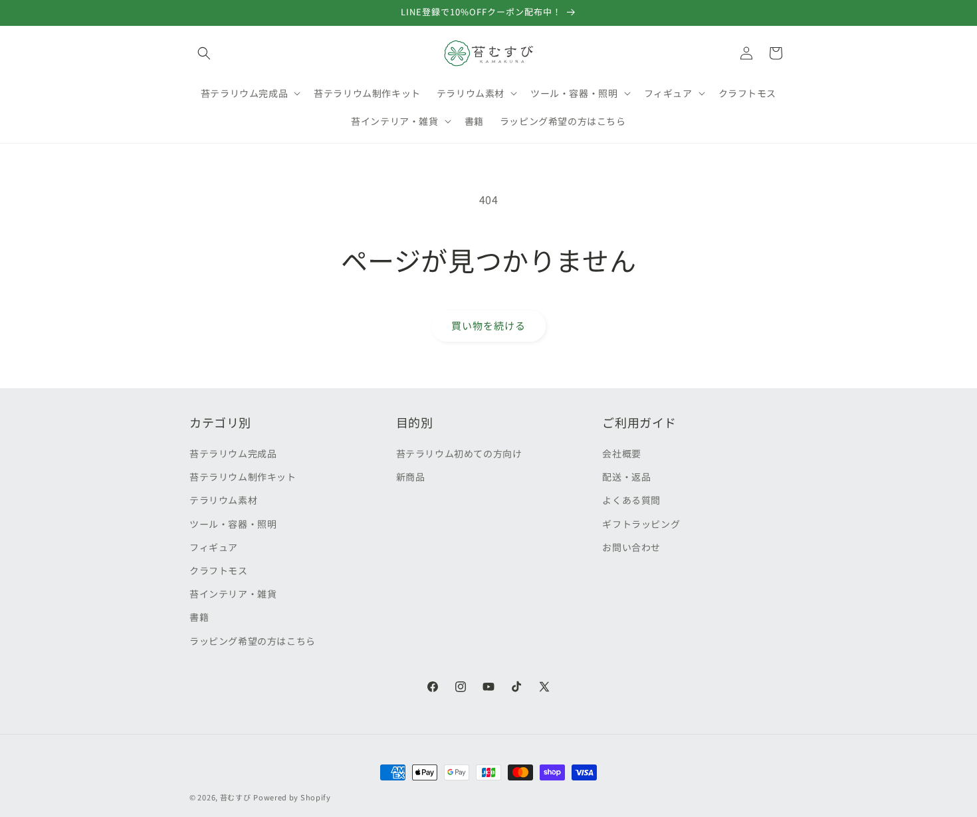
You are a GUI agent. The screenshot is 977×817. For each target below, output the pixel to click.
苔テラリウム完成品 (232, 453)
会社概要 (621, 453)
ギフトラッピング (641, 523)
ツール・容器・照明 (232, 523)
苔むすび (235, 797)
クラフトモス (218, 570)
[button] (204, 53)
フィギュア (213, 547)
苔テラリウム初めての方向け (459, 453)
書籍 (199, 617)
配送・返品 (626, 476)
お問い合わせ (631, 547)
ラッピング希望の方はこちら (252, 640)
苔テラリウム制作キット (242, 476)
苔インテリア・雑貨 (232, 593)
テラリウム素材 (223, 500)
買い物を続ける (488, 325)
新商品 (410, 476)
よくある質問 (631, 500)
